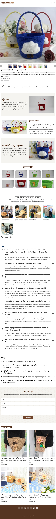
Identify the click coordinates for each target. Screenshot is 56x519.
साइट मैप (32, 516)
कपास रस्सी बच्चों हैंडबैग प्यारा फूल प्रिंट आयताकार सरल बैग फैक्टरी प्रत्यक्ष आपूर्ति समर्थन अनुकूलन (42, 459)
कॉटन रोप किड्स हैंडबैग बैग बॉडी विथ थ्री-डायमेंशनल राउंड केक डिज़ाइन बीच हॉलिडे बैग (40, 496)
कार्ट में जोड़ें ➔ (4, 464)
